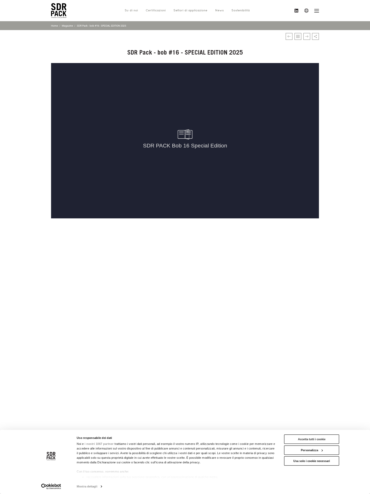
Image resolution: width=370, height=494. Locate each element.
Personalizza (309, 450)
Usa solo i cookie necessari (311, 461)
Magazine (67, 25)
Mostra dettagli (87, 486)
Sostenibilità (240, 10)
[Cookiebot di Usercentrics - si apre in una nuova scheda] (51, 486)
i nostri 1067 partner (99, 443)
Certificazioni (156, 10)
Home (54, 25)
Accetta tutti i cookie (311, 439)
